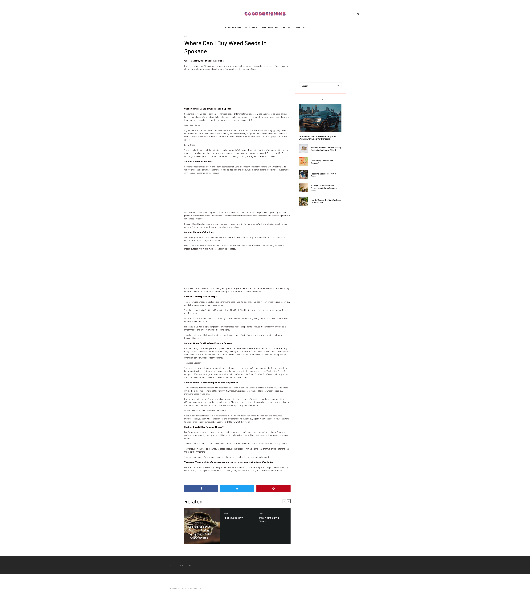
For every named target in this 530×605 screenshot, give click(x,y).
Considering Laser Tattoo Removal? (322, 161)
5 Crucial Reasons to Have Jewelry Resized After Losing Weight (326, 148)
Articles (285, 28)
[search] (338, 85)
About (299, 28)
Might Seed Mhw (233, 517)
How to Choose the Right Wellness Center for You (326, 201)
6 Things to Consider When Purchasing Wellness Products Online (324, 188)
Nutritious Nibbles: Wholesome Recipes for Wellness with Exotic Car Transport (317, 137)
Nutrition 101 (251, 28)
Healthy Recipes (270, 28)
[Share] (201, 488)
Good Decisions (233, 28)
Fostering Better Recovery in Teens (323, 174)
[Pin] (273, 488)
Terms (190, 565)
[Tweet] (237, 488)
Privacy (181, 565)
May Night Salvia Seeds (269, 519)
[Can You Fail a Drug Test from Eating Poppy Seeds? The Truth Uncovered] (202, 526)
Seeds (186, 36)
